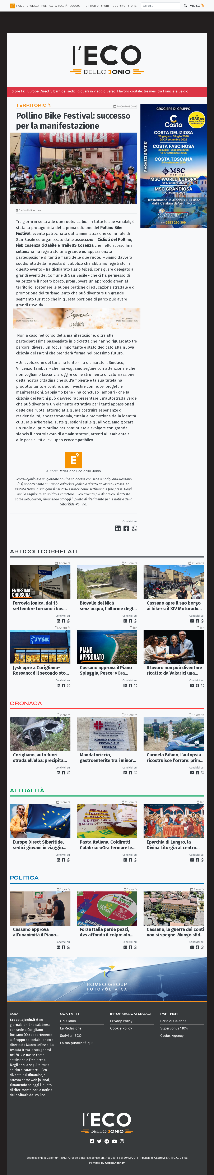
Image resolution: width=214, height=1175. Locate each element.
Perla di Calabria (173, 1021)
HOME (20, 5)
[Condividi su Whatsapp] (134, 528)
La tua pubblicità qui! (76, 1043)
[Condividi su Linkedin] (119, 528)
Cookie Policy (121, 1028)
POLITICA (47, 5)
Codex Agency (172, 1035)
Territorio (32, 105)
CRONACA (33, 5)
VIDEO (195, 6)
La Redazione (70, 1028)
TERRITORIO (91, 5)
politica (24, 878)
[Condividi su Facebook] (127, 528)
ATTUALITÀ (61, 5)
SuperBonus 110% (174, 1028)
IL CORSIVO (119, 5)
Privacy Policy (121, 1021)
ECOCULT (76, 5)
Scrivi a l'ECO (71, 1035)
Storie (132, 5)
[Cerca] (185, 6)
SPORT (105, 5)
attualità (27, 790)
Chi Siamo (68, 1021)
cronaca (26, 703)
